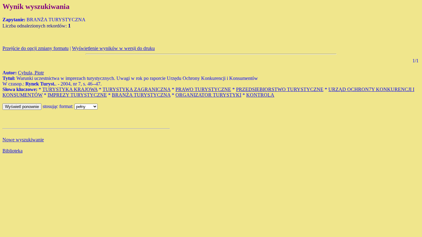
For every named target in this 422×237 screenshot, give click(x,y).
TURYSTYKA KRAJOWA (70, 89)
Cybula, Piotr (31, 72)
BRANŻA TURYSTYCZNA (141, 95)
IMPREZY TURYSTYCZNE (77, 95)
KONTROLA (260, 95)
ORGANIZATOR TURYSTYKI (208, 95)
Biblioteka (12, 150)
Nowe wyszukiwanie (23, 139)
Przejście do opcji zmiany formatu (35, 48)
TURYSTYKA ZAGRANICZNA (137, 89)
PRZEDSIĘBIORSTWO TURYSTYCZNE (279, 89)
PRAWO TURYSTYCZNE (203, 89)
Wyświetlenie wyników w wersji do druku (113, 48)
